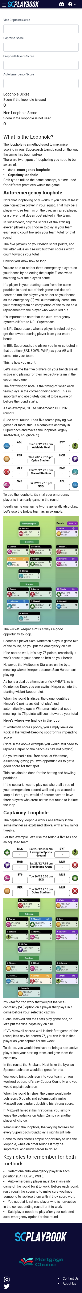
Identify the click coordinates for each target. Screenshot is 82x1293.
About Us (69, 1284)
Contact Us (71, 1279)
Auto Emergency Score (18, 74)
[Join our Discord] (61, 4)
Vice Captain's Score (16, 20)
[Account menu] (72, 4)
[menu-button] (4, 5)
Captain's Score (13, 38)
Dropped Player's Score (18, 56)
